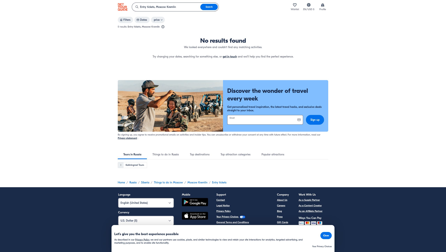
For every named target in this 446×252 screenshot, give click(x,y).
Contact (220, 200)
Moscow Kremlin (197, 182)
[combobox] (166, 7)
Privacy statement (127, 138)
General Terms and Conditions (232, 222)
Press (280, 216)
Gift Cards (282, 222)
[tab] (132, 154)
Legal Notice (223, 205)
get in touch (230, 56)
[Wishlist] (295, 5)
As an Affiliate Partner (310, 211)
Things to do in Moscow (168, 182)
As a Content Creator (310, 205)
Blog (279, 211)
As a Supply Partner (309, 200)
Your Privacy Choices (227, 216)
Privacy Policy (223, 211)
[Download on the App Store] (195, 216)
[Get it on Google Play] (195, 202)
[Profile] (322, 5)
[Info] (163, 27)
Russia (133, 182)
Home (121, 182)
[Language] (309, 5)
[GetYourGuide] (123, 7)
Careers (281, 205)
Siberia (145, 182)
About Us (282, 200)
